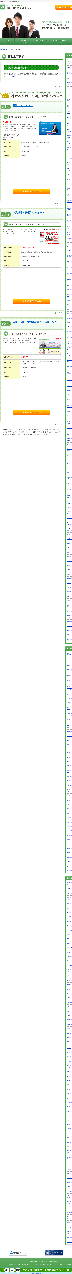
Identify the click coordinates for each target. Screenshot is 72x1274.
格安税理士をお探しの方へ (14, 1264)
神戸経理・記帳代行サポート (29, 212)
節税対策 (69, 574)
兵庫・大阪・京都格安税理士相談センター (36, 322)
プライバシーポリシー (51, 1264)
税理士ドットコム (23, 105)
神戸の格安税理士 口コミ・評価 (29, 1264)
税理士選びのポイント (54, 1261)
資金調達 (69, 565)
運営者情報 (60, 1264)
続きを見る (13, 76)
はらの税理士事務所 (17, 67)
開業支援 (69, 587)
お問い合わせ (68, 1264)
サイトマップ (42, 1264)
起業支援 (69, 547)
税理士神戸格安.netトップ (34, 1261)
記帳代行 (69, 583)
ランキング (44, 1261)
